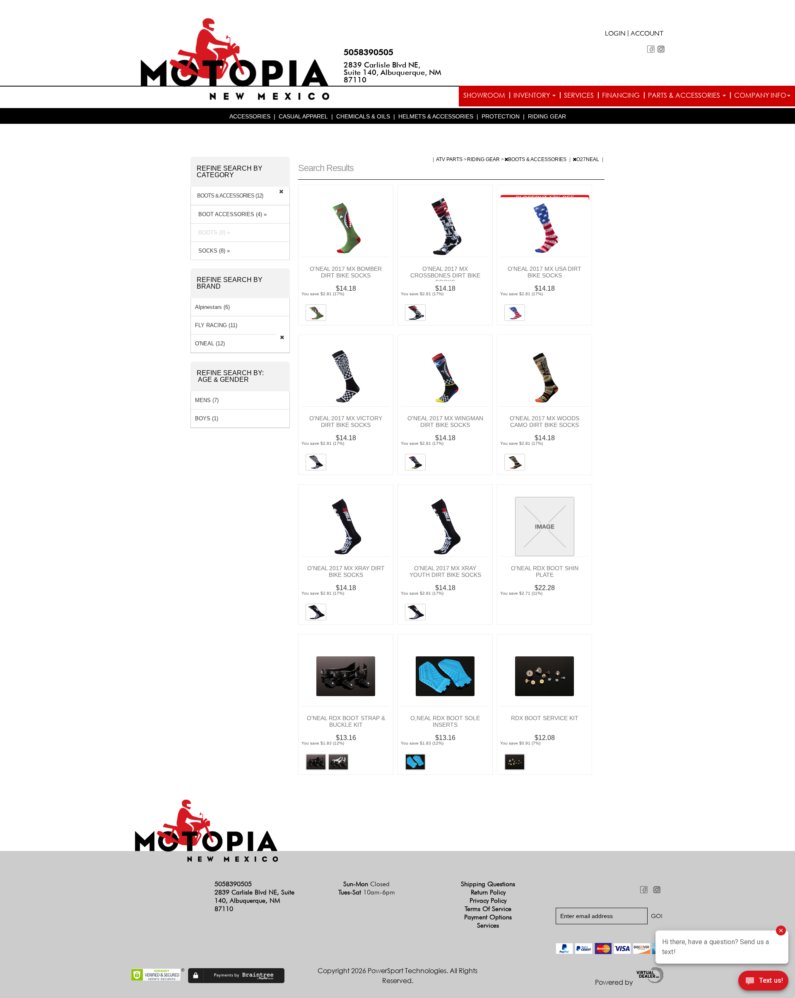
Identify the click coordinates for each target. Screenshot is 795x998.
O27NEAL (588, 159)
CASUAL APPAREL (303, 116)
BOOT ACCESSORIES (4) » (231, 214)
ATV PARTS (450, 159)
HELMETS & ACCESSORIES (435, 116)
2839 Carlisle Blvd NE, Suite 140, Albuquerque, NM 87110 (392, 72)
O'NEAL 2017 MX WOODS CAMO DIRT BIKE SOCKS (544, 421)
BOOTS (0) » (212, 232)
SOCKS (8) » (212, 251)
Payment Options (488, 917)
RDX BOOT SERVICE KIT (544, 718)
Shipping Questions (488, 884)
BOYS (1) (206, 418)
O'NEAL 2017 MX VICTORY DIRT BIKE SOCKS (345, 421)
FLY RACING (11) (216, 325)
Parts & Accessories (685, 95)
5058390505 (368, 52)
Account (647, 34)
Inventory (532, 95)
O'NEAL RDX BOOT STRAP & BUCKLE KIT (346, 721)
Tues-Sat (366, 892)
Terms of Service (488, 909)
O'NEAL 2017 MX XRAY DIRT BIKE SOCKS (346, 571)
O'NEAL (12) (210, 343)
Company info (760, 95)
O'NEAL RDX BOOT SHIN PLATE (544, 571)
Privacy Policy (488, 900)
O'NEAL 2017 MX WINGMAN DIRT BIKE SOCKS (445, 421)
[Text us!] (763, 982)
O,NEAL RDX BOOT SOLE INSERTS (445, 721)
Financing (621, 95)
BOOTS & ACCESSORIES (538, 159)
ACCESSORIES (249, 116)
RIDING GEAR (547, 116)
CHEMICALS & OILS (363, 116)
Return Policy (488, 892)
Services (579, 95)
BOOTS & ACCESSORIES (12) (230, 196)
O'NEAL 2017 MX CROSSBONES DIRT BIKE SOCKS (445, 275)
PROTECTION (501, 116)
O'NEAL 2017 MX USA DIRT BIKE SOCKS (544, 272)
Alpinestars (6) (212, 307)
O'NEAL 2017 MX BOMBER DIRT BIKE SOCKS (346, 272)
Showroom (484, 95)
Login (615, 34)
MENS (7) (207, 400)
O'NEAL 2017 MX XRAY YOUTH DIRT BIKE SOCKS (445, 571)
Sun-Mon (366, 884)
